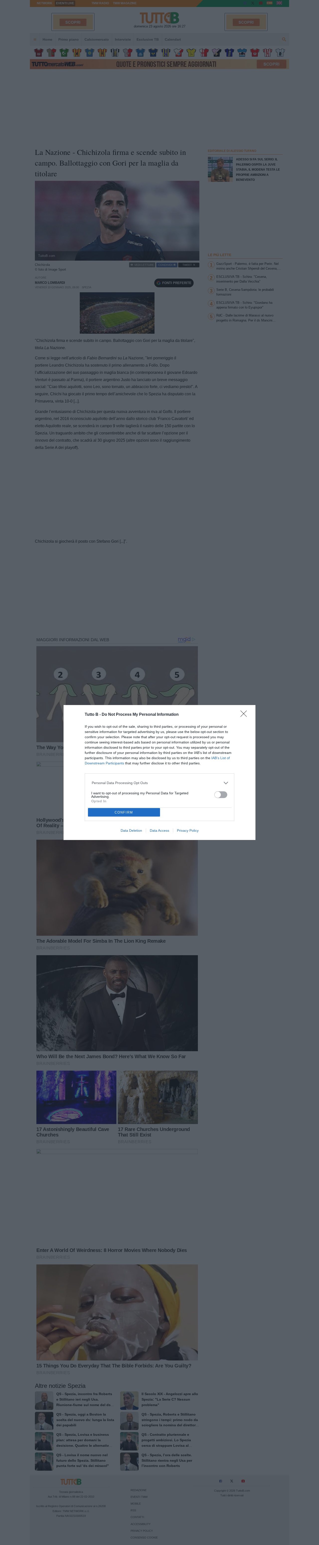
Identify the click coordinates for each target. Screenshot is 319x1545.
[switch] (220, 794)
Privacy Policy (188, 830)
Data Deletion (131, 830)
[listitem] (160, 783)
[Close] (245, 715)
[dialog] (159, 772)
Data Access (159, 830)
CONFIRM (124, 812)
